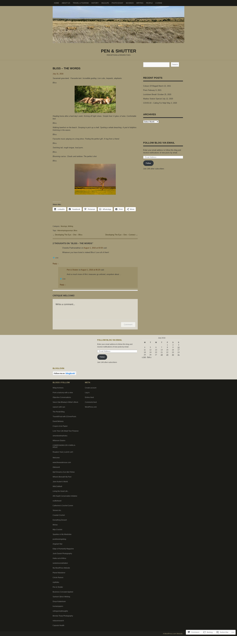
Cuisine (158, 3)
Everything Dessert (60, 520)
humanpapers (58, 606)
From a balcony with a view (63, 393)
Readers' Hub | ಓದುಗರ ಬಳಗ (63, 452)
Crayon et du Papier (60, 426)
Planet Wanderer (59, 573)
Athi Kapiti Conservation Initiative (65, 496)
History (95, 3)
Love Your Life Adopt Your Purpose (66, 431)
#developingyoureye (65, 230)
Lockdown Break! (150, 94)
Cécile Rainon (58, 577)
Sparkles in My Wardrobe (62, 534)
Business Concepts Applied (63, 592)
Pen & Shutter (118, 24)
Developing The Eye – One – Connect (120, 235)
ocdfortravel (57, 501)
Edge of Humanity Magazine (63, 549)
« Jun (144, 357)
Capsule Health (58, 625)
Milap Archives (58, 388)
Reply (56, 264)
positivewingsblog (59, 539)
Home (56, 3)
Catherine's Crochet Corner (63, 506)
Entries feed (89, 397)
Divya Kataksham (59, 601)
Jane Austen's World (60, 482)
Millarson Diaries (59, 440)
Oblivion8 (56, 467)
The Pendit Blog (59, 412)
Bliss (75, 230)
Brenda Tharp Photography (63, 616)
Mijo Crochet (57, 530)
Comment (128, 324)
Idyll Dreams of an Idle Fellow (64, 472)
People (149, 3)
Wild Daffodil (57, 486)
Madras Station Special (152, 99)
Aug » (149, 357)
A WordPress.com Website (173, 634)
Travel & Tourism (81, 3)
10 (179, 347)
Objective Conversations (62, 397)
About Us (66, 3)
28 (162, 355)
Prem (145, 90)
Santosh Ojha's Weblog (61, 597)
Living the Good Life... (61, 491)
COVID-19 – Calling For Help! (155, 103)
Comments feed (91, 402)
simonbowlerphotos (60, 436)
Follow (148, 163)
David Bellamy (58, 421)
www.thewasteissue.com (62, 462)
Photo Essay (117, 3)
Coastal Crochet (59, 515)
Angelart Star (57, 544)
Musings (130, 3)
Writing (139, 3)
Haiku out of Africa (59, 558)
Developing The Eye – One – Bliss (68, 235)
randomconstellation (60, 563)
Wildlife (105, 3)
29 (167, 355)
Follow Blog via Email (159, 142)
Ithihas (55, 525)
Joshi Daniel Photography (62, 553)
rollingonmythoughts (60, 611)
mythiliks (56, 582)
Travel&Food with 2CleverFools (64, 417)
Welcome (56, 458)
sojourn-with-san (59, 407)
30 (173, 355)
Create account (90, 388)
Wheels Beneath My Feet (62, 477)
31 (179, 355)
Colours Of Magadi (150, 86)
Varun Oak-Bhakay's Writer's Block (65, 402)
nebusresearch (58, 621)
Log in (87, 393)
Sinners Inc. (57, 510)
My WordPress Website (61, 568)
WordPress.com (91, 407)
